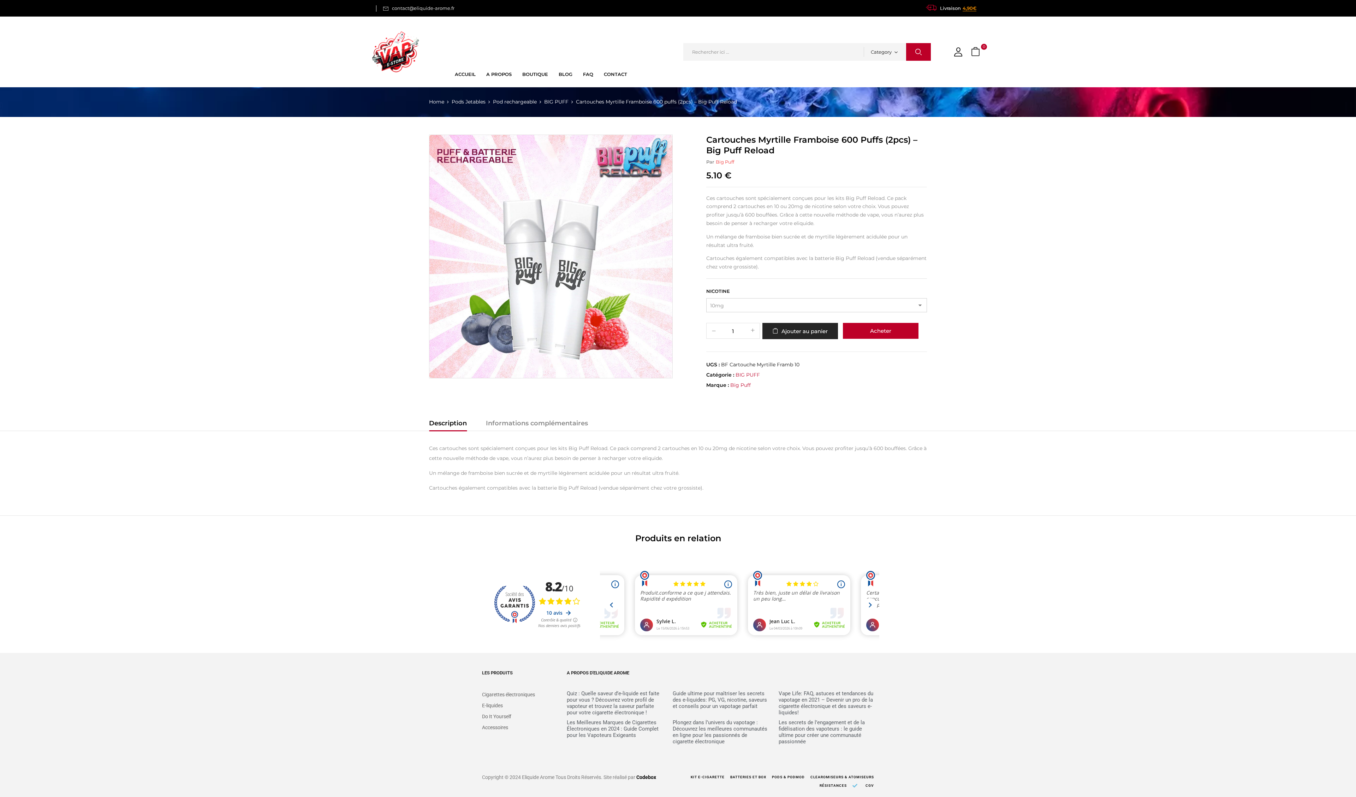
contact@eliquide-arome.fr (423, 8)
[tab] (448, 424)
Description (448, 423)
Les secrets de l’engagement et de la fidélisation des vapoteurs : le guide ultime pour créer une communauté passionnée (822, 732)
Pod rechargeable (515, 102)
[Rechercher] (918, 52)
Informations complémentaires (537, 423)
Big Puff (725, 162)
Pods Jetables (469, 102)
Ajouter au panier (804, 331)
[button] (976, 52)
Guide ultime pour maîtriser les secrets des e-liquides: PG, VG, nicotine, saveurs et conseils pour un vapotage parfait (720, 699)
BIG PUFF (556, 102)
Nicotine (718, 291)
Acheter (880, 330)
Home (436, 102)
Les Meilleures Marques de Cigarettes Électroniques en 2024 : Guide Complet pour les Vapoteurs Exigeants (613, 728)
